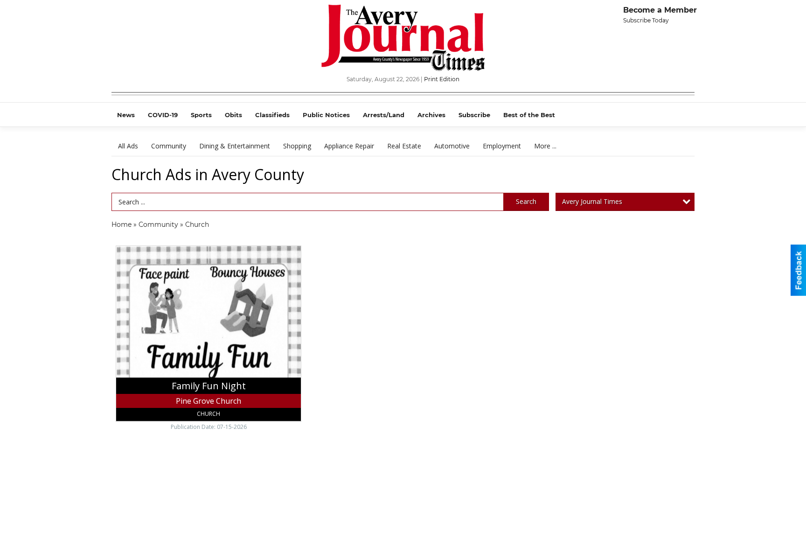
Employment (502, 145)
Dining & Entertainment (234, 145)
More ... (545, 145)
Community (168, 145)
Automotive (452, 145)
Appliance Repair (349, 145)
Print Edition (441, 79)
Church (197, 224)
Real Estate (404, 145)
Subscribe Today (646, 20)
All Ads (128, 145)
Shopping (297, 145)
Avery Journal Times (592, 201)
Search (526, 201)
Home (121, 224)
